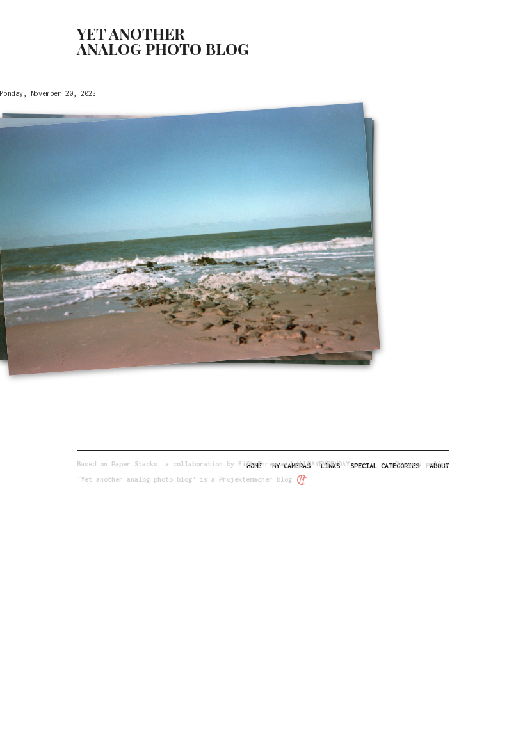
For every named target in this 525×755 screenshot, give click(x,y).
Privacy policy (422, 464)
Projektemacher (246, 479)
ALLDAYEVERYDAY (323, 464)
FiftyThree (257, 464)
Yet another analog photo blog (163, 41)
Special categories (384, 466)
